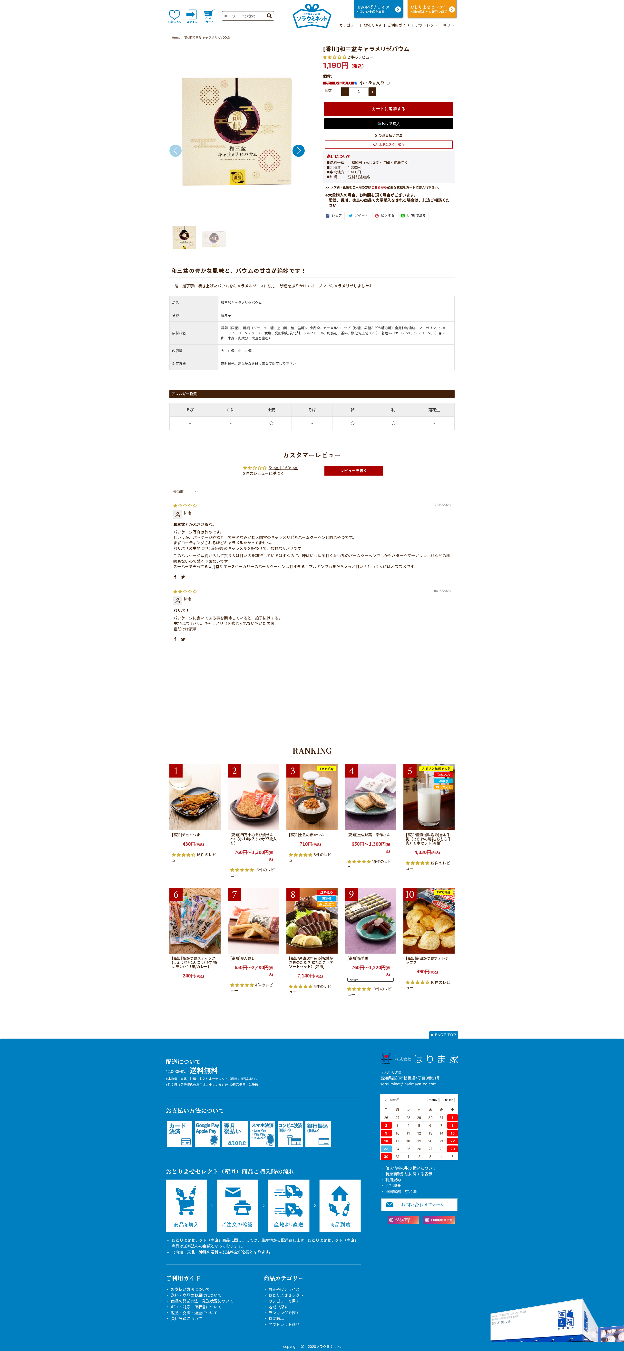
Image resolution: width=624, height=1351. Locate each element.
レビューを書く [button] (353, 470)
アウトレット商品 (284, 1324)
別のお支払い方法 (388, 135)
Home (176, 37)
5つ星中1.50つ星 (283, 467)
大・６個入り (338, 83)
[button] (298, 151)
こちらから (379, 187)
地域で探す (372, 25)
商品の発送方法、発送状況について (202, 1301)
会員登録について (186, 1318)
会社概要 (393, 1185)
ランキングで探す (284, 1312)
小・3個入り (372, 83)
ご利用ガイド (399, 25)
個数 (328, 90)
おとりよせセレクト (285, 1295)
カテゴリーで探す (283, 1301)
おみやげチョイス (284, 1289)
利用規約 (393, 1179)
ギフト (448, 25)
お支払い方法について (190, 1289)
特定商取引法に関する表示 (408, 1174)
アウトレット (426, 25)
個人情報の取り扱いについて (410, 1168)
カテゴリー (348, 25)
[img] (185, 505)
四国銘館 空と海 (401, 1191)
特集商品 (276, 1318)
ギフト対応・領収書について (196, 1306)
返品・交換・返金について (194, 1312)
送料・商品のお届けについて (196, 1295)
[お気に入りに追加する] (215, 825)
